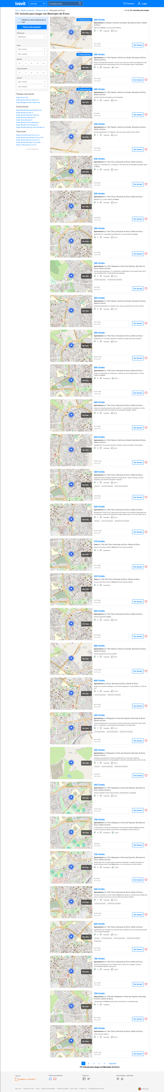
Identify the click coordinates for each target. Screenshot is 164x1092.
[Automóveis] (54, 1079)
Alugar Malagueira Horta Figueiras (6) (28, 102)
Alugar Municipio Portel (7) (24, 112)
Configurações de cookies (96, 1088)
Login (144, 3)
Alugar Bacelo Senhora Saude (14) (27, 100)
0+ (20, 63)
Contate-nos (83, 1088)
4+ (44, 63)
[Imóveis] (50, 1079)
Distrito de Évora (42, 10)
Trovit (17, 10)
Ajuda (37, 1088)
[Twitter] (88, 1079)
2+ (32, 63)
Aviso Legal (73, 1088)
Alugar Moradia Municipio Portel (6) (27, 115)
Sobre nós (18, 1088)
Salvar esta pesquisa (32, 27)
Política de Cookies (63, 1088)
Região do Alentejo (27, 10)
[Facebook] (84, 1079)
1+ (26, 63)
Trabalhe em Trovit (28, 1088)
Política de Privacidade (48, 1088)
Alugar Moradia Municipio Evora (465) (28, 142)
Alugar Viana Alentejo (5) (24, 120)
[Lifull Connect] (25, 1080)
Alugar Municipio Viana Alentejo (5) (27, 122)
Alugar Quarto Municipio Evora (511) (28, 140)
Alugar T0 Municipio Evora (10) (26, 145)
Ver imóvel (137, 45)
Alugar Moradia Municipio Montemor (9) (29, 110)
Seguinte (112, 1063)
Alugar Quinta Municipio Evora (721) (27, 135)
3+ (37, 63)
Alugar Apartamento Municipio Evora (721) (30, 137)
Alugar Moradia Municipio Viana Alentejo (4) (30, 127)
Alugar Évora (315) (22, 97)
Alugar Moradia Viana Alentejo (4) (27, 125)
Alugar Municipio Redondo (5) (25, 117)
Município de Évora (57, 10)
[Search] (79, 3)
